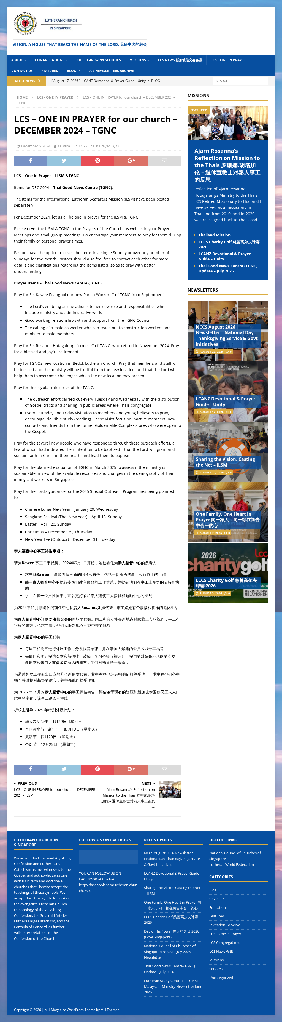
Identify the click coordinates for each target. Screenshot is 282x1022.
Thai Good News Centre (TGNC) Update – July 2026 (228, 268)
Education (217, 907)
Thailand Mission (215, 235)
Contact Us (22, 70)
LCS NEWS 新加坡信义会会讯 (180, 60)
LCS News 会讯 (221, 951)
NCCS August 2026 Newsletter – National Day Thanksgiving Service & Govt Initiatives (227, 335)
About (17, 60)
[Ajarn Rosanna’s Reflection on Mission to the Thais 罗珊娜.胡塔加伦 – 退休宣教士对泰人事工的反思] (228, 137)
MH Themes (110, 1009)
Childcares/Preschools (99, 60)
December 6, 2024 (35, 145)
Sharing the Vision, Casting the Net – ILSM (225, 462)
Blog (71, 70)
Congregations (49, 60)
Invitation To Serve (224, 924)
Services (216, 968)
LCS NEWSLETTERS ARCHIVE (111, 70)
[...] (197, 225)
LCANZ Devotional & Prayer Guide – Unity (225, 256)
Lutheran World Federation (231, 864)
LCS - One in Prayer (94, 145)
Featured (49, 70)
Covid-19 (216, 898)
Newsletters (203, 290)
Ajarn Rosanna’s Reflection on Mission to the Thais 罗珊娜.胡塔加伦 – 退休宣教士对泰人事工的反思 (227, 165)
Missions (137, 60)
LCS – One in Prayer (228, 60)
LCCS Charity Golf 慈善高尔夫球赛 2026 (229, 244)
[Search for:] (240, 80)
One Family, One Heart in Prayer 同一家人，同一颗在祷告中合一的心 (228, 520)
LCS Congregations (224, 942)
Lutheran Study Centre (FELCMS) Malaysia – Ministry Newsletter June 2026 (173, 986)
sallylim (64, 145)
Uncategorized (221, 977)
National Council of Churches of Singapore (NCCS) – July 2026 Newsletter (170, 951)
